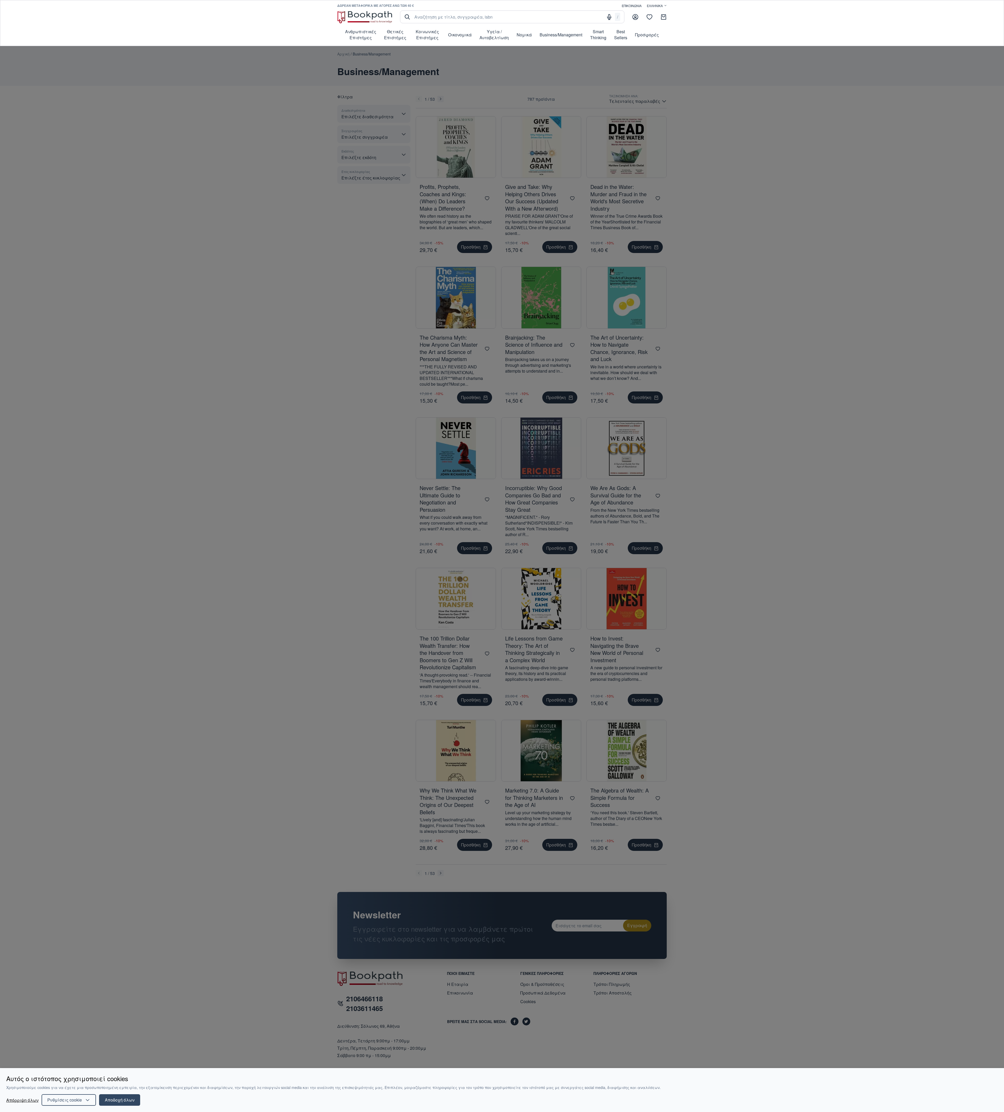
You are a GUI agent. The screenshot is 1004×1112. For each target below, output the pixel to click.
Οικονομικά (460, 35)
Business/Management (561, 35)
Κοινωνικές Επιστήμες (427, 35)
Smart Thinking (598, 35)
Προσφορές (647, 35)
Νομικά (524, 35)
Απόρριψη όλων (22, 1100)
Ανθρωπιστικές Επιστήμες (360, 35)
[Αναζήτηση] (407, 17)
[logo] (364, 16)
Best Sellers (620, 35)
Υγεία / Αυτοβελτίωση (494, 35)
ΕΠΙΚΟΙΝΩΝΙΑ (632, 5)
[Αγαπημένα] (649, 17)
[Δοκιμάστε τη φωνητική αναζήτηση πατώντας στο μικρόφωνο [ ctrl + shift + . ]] (609, 17)
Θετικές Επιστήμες (395, 35)
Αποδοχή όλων (119, 1100)
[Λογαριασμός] (635, 17)
